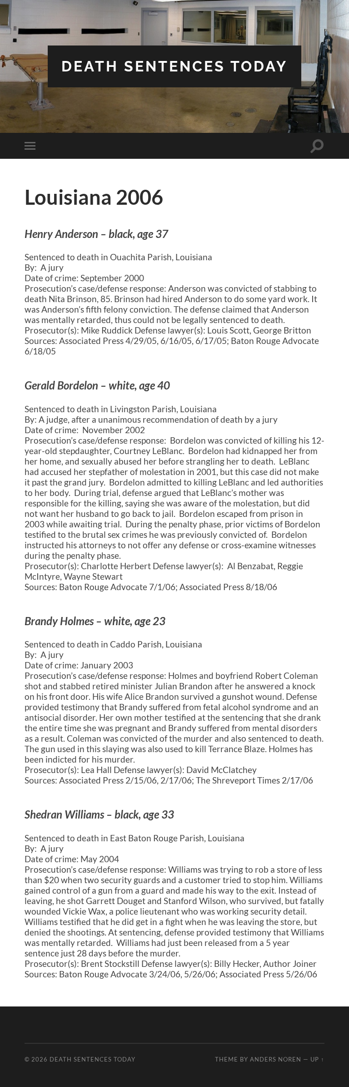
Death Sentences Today (174, 66)
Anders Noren (275, 1059)
